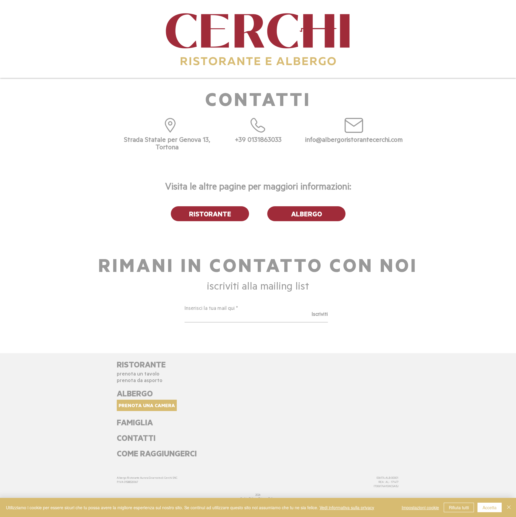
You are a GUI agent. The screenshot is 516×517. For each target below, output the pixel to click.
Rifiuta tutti (459, 507)
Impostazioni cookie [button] (420, 507)
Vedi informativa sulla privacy (347, 507)
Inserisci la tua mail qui (210, 308)
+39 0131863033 (258, 139)
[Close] (508, 507)
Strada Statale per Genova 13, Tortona (167, 143)
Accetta (490, 507)
